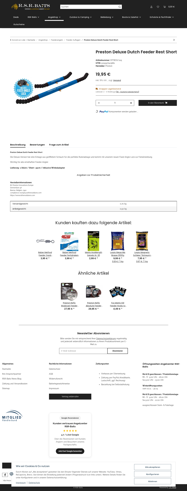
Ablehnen (152, 481)
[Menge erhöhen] (131, 103)
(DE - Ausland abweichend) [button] (127, 92)
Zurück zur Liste (18, 40)
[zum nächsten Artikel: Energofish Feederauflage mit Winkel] (174, 40)
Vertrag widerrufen (70, 396)
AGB (51, 374)
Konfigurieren (152, 474)
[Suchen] (119, 7)
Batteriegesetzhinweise (59, 384)
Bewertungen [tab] (37, 144)
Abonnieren (117, 351)
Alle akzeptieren (152, 467)
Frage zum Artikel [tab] (59, 144)
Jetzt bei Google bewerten (70, 451)
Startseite (6, 369)
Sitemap (6, 388)
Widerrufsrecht (56, 379)
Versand (117, 80)
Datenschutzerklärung (106, 338)
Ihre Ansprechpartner (11, 374)
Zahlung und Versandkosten (14, 384)
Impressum (21, 482)
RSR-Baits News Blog (11, 379)
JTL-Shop (172, 488)
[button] (151, 7)
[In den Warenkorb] (12, 47)
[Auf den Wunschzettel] (86, 55)
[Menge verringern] (99, 103)
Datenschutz (34, 482)
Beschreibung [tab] (17, 144)
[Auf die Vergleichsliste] (78, 55)
